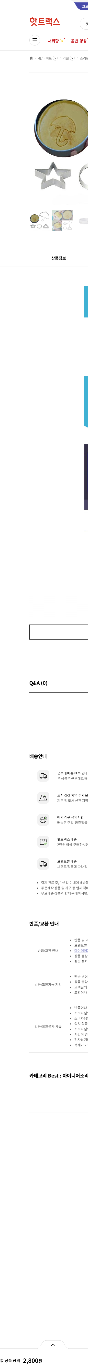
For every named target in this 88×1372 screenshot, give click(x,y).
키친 (66, 58)
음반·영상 (79, 41)
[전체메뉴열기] (34, 40)
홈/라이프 (45, 58)
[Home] (31, 58)
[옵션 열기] (53, 1344)
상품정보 (58, 258)
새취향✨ (56, 41)
